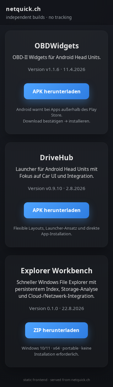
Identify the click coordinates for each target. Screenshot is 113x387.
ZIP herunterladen (56, 330)
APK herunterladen (57, 91)
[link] (56, 82)
